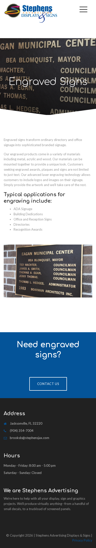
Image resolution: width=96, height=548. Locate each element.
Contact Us (48, 384)
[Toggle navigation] (84, 5)
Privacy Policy (82, 540)
